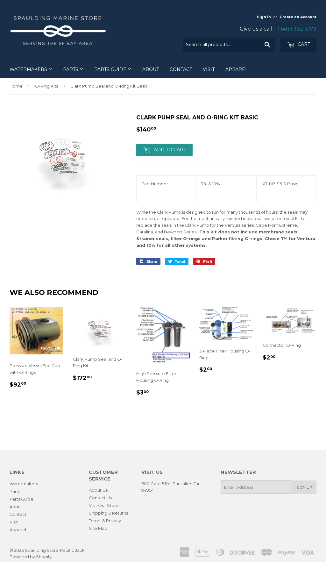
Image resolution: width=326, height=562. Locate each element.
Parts (71, 69)
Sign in (264, 17)
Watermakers (29, 69)
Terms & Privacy (105, 520)
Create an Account (298, 17)
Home (16, 86)
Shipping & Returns (108, 513)
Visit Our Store (104, 505)
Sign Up (304, 487)
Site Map (98, 528)
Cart (303, 44)
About (150, 69)
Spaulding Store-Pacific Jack (55, 550)
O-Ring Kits (46, 86)
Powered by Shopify (31, 556)
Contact (181, 69)
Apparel (236, 69)
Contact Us (100, 497)
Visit (209, 69)
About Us (98, 490)
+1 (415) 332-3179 (295, 29)
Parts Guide (111, 69)
